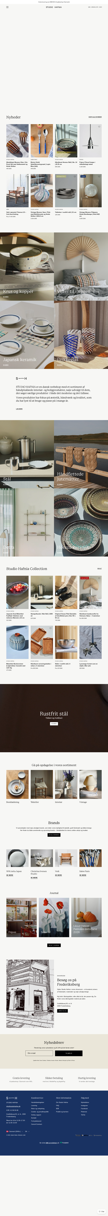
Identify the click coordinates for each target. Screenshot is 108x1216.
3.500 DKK (34, 218)
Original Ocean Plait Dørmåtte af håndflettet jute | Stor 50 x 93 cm (65, 616)
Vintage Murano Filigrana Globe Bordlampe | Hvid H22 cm (89, 214)
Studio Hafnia (10, 159)
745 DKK (57, 620)
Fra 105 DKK (58, 668)
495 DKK (8, 168)
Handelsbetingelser (37, 1102)
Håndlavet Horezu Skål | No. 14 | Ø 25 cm (66, 163)
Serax (44, 932)
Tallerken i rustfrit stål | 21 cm (65, 212)
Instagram (84, 1105)
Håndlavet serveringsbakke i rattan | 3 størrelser (41, 665)
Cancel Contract (36, 1124)
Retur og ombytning (37, 1108)
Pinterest (84, 1112)
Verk (7, 209)
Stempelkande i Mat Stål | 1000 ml (42, 615)
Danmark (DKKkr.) (15, 1131)
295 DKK (82, 668)
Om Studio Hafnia (62, 1102)
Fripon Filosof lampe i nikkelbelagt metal (87, 163)
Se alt (99, 568)
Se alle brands (54, 834)
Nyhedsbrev (85, 1102)
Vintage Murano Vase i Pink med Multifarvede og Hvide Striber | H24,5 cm (40, 214)
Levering (34, 1105)
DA (26, 1131)
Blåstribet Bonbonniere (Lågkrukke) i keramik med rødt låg (15, 666)
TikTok (83, 1115)
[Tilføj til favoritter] (26, 126)
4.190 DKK (82, 166)
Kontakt (33, 1118)
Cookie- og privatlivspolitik (40, 1112)
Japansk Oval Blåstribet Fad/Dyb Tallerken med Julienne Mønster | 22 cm (15, 616)
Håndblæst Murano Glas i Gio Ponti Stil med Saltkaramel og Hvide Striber (17, 164)
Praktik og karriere (62, 1112)
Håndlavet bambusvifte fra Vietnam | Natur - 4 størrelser (89, 615)
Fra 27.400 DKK (11, 216)
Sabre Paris (34, 159)
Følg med (85, 1098)
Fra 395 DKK (34, 668)
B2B (57, 1108)
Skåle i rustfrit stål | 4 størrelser (62, 665)
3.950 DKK (82, 218)
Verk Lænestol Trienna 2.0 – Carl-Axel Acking (16, 213)
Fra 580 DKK (83, 618)
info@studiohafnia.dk (13, 1106)
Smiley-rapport (36, 1115)
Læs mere (19, 408)
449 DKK (33, 168)
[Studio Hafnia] (54, 7)
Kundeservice (37, 1098)
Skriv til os (62, 1010)
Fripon (81, 159)
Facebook (84, 1108)
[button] (89, 7)
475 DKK (8, 670)
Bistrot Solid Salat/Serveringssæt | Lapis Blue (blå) (40, 164)
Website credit (21, 1135)
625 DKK (33, 618)
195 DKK (57, 214)
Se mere (5, 296)
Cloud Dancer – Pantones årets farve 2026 (85, 929)
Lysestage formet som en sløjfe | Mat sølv (88, 665)
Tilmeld (68, 1053)
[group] (54, 2)
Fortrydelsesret (36, 1121)
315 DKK (8, 620)
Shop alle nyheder (95, 117)
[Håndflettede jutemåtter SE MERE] (54, 57)
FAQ (57, 1105)
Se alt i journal (54, 945)
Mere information (63, 1098)
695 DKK (57, 166)
